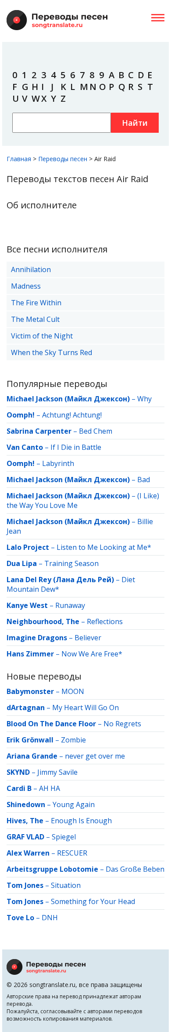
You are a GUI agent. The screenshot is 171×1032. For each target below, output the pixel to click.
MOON (72, 691)
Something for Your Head (93, 901)
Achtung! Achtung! (72, 415)
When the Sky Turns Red (51, 352)
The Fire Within (36, 302)
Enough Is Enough (81, 820)
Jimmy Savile (57, 772)
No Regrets (122, 723)
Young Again (74, 804)
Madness (26, 286)
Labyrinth (58, 463)
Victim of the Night (42, 336)
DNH (50, 917)
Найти (135, 122)
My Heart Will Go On (85, 707)
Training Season (71, 563)
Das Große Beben (135, 869)
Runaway (70, 605)
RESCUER (72, 853)
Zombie (73, 740)
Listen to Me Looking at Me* (104, 547)
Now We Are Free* (91, 654)
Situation (66, 885)
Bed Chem (95, 431)
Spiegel (64, 837)
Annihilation (31, 269)
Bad (143, 479)
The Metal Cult (35, 319)
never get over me (95, 756)
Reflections (105, 621)
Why (144, 399)
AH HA (49, 788)
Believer (88, 637)
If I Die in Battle (75, 447)
